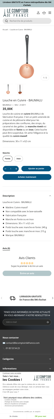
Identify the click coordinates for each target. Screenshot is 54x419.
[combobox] (27, 21)
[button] (44, 13)
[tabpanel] (27, 267)
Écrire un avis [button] (27, 273)
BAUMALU (7, 105)
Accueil (5, 29)
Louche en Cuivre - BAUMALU (21, 29)
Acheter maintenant (27, 177)
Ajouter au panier (36, 168)
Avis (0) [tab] (6, 248)
